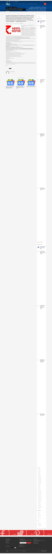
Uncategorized (21, 23)
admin (7, 23)
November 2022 (39, 499)
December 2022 (39, 498)
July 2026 (39, 471)
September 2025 (40, 482)
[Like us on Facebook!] (41, 550)
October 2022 (39, 500)
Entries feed (39, 523)
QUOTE (45, 4)
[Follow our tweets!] (42, 550)
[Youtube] (44, 550)
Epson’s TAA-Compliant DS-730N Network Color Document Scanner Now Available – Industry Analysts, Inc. (10, 87)
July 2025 (39, 484)
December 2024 (39, 492)
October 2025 (39, 481)
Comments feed (40, 524)
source (6, 65)
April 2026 (39, 474)
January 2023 (39, 497)
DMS (38, 513)
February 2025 (39, 490)
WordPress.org (39, 525)
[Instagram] (9, 1)
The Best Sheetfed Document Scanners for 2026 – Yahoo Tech (42, 189)
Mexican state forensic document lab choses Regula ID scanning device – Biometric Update (20, 87)
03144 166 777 (16, 1)
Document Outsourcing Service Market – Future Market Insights (31, 86)
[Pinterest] (8, 1)
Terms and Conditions (8, 540)
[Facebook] (6, 1)
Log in (38, 522)
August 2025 (39, 483)
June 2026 (39, 472)
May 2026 (39, 473)
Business (39, 512)
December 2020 (39, 506)
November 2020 (39, 507)
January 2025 (39, 491)
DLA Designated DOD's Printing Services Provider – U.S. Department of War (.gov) (42, 81)
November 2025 (39, 480)
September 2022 (40, 501)
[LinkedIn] (43, 550)
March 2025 (39, 489)
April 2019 (39, 508)
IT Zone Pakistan (24, 550)
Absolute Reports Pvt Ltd (31, 25)
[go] (45, 16)
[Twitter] (7, 1)
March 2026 (39, 475)
